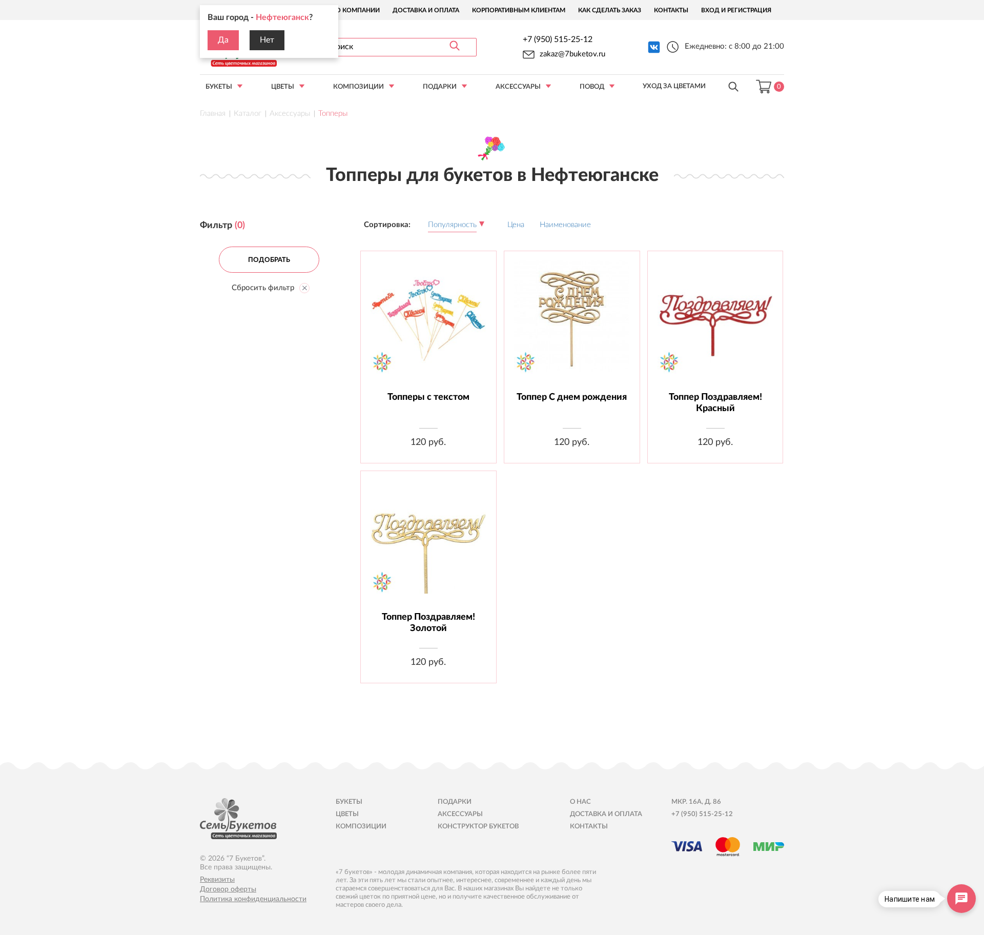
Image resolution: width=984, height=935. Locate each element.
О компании (358, 10)
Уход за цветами (674, 86)
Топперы (332, 113)
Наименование (565, 225)
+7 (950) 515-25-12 (557, 39)
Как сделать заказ (609, 10)
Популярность (452, 225)
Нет (267, 40)
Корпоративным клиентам (518, 10)
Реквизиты (217, 879)
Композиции (358, 87)
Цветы (282, 87)
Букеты (219, 87)
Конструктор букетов (478, 826)
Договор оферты (228, 889)
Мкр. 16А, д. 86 (696, 802)
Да (223, 40)
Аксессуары (518, 87)
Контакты (671, 10)
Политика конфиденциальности (253, 899)
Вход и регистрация (736, 10)
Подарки (440, 87)
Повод (592, 87)
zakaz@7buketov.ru (572, 54)
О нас (580, 802)
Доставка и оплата (426, 10)
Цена (515, 225)
